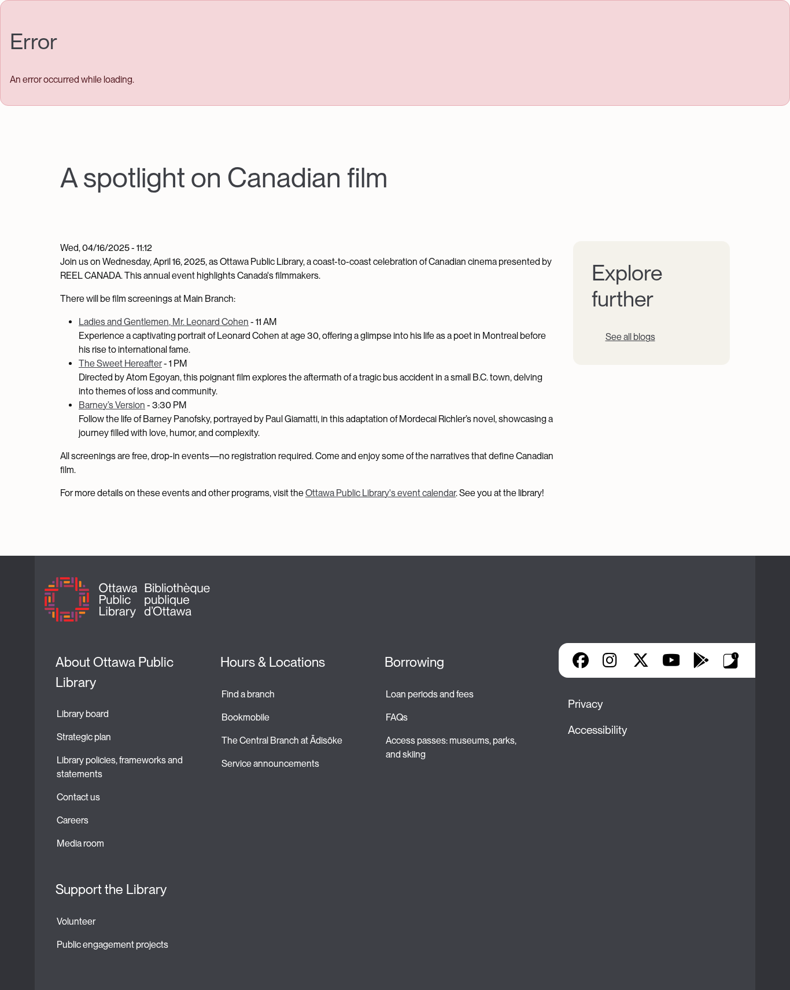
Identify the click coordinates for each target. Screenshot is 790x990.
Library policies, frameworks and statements (120, 767)
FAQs (397, 717)
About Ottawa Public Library (116, 672)
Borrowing (414, 662)
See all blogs (630, 336)
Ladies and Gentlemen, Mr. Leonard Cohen (164, 321)
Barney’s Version (112, 405)
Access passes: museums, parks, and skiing (452, 747)
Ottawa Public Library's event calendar (380, 492)
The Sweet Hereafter (120, 363)
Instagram (611, 660)
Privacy (585, 704)
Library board (83, 713)
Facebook (581, 660)
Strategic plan (85, 737)
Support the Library (111, 889)
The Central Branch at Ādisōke (282, 740)
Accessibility (597, 730)
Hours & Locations (272, 662)
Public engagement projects (112, 944)
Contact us (78, 797)
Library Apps (731, 660)
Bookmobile (246, 717)
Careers (72, 820)
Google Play (701, 660)
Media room (80, 843)
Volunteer (76, 921)
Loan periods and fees (430, 694)
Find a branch (248, 694)
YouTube (671, 660)
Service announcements (270, 763)
